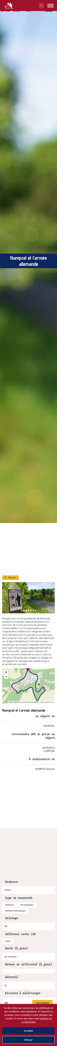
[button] (21, 610)
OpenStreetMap (28, 702)
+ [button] (6, 672)
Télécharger (42, 1003)
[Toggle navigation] (47, 5)
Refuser (28, 1040)
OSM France (49, 702)
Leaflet (11, 702)
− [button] (6, 676)
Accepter (28, 1030)
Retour (12, 577)
